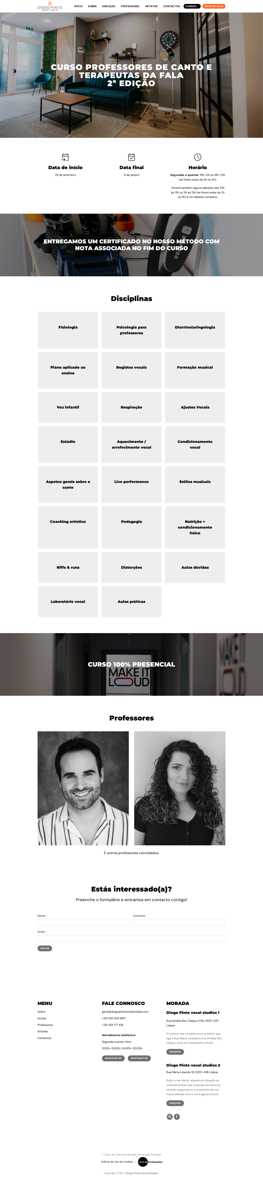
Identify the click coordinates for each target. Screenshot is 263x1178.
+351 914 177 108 (112, 1025)
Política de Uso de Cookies (117, 1161)
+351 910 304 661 (113, 1018)
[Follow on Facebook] (177, 1117)
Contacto (139, 916)
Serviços (108, 6)
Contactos (171, 6)
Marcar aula (213, 6)
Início (78, 6)
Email (41, 932)
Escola (42, 1018)
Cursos (191, 6)
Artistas (151, 6)
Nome (41, 916)
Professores (130, 6)
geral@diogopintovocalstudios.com (125, 1012)
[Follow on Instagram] (170, 1117)
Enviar (44, 948)
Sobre (92, 6)
